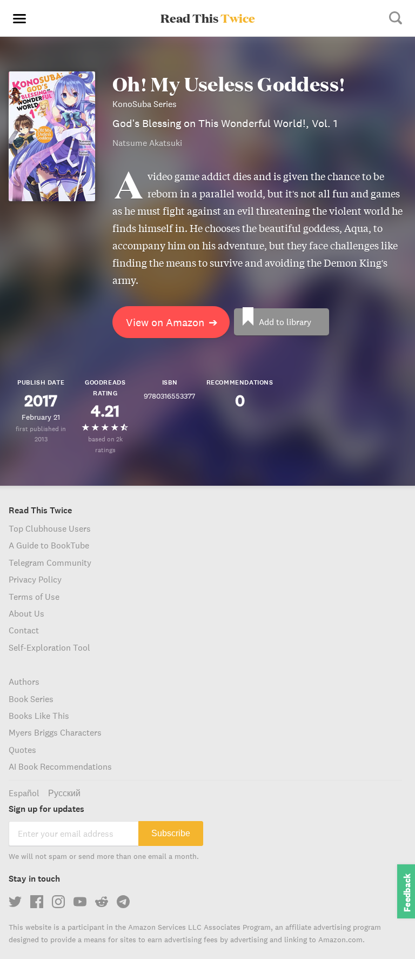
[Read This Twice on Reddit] (101, 901)
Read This (207, 18)
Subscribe (170, 833)
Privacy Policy (35, 579)
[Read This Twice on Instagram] (58, 901)
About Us (26, 613)
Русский (64, 793)
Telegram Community (50, 562)
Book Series (31, 698)
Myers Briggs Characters (55, 732)
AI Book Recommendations (60, 766)
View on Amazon (172, 322)
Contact (24, 630)
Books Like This (39, 715)
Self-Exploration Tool (49, 647)
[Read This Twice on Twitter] (15, 901)
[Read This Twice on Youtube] (79, 901)
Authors (24, 681)
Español (24, 793)
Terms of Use (34, 596)
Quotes (22, 749)
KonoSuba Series (144, 103)
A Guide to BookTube (49, 545)
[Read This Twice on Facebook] (36, 901)
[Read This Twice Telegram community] (123, 901)
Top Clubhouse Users (50, 528)
